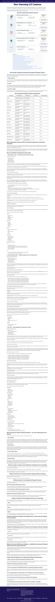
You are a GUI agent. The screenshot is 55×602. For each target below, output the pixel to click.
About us (14, 598)
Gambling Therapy (44, 598)
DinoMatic (33, 600)
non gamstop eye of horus (13, 80)
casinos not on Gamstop (26, 90)
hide (16, 54)
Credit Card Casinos (27, 1)
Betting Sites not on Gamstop (49, 1)
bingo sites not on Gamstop (36, 513)
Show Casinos (43, 19)
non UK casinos (36, 7)
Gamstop (30, 598)
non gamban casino (10, 209)
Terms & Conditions (20, 598)
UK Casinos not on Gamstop (6, 1)
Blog (7, 598)
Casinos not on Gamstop (27, 599)
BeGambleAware (38, 598)
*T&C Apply (31, 30)
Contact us (11, 598)
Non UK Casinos (13, 1)
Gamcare (33, 598)
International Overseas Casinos (39, 1)
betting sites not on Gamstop (22, 453)
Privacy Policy (26, 598)
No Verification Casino (20, 1)
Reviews (32, 1)
